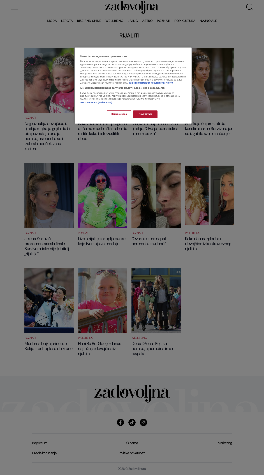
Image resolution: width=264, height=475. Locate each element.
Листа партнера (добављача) (96, 102)
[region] (133, 86)
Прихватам (145, 114)
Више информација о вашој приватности (151, 83)
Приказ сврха (119, 114)
